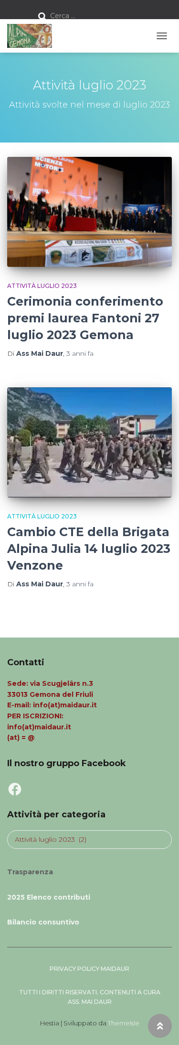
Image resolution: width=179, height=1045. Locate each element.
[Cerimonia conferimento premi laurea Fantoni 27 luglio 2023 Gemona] (89, 212)
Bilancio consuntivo (43, 922)
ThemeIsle (123, 1023)
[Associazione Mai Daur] (33, 36)
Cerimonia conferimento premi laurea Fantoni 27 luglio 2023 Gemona (85, 318)
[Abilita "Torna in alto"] (160, 1026)
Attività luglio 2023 (42, 285)
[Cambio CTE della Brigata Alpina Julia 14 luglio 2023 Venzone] (89, 442)
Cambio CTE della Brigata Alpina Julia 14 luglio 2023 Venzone (88, 548)
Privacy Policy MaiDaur (89, 968)
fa (80, 353)
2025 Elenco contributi (48, 897)
